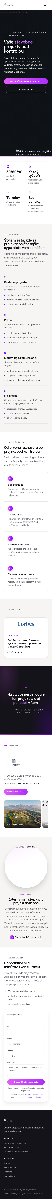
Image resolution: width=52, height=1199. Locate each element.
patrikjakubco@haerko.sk (15, 1143)
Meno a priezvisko (14, 1014)
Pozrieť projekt (15, 791)
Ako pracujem (10, 1167)
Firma (9, 1026)
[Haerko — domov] (8, 5)
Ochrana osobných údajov (14, 1193)
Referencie (9, 1171)
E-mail (9, 1038)
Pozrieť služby (26, 89)
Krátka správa (12, 1062)
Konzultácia (9, 1176)
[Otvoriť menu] (45, 5)
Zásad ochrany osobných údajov (28, 1097)
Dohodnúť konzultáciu (34, 1193)
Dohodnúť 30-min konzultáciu (26, 81)
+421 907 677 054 (11, 1147)
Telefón (10, 1050)
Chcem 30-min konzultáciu (26, 1082)
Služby (7, 1163)
